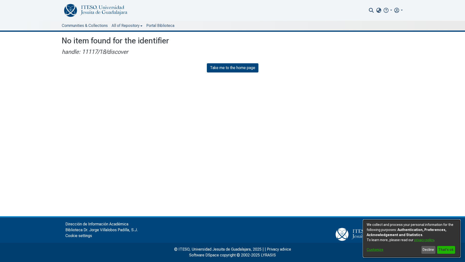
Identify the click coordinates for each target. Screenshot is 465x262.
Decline (428, 250)
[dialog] (411, 238)
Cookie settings (78, 235)
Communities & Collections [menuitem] (85, 25)
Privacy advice (279, 249)
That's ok (446, 250)
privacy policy (424, 240)
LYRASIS (268, 255)
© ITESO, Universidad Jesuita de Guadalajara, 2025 (218, 249)
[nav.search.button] (371, 10)
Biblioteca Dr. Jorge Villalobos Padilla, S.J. (101, 230)
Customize (375, 250)
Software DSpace (204, 255)
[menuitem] (379, 10)
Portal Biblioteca (160, 25)
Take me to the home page (232, 67)
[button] (387, 10)
